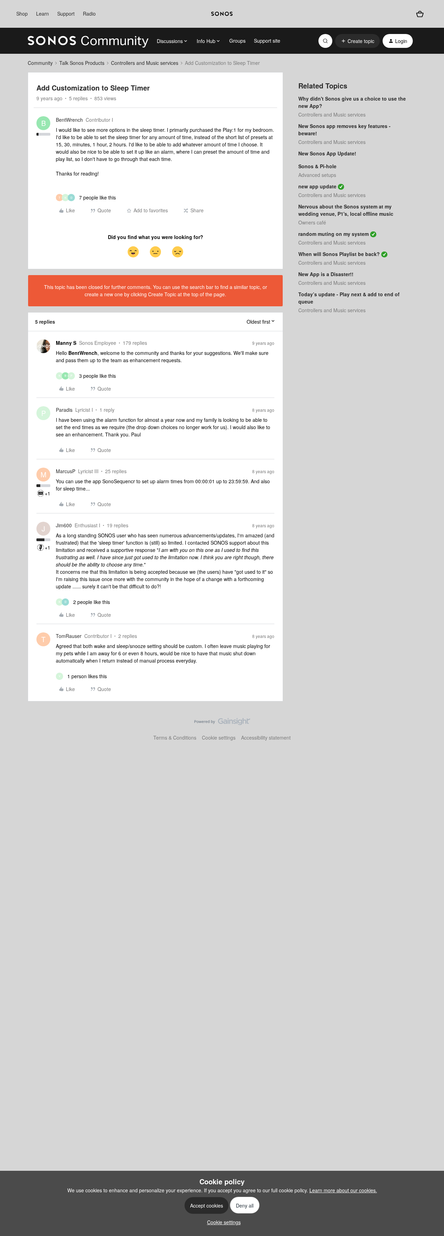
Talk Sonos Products (81, 62)
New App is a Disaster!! (325, 274)
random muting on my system (333, 233)
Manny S (66, 342)
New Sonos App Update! (327, 153)
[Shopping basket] (420, 14)
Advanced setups (317, 174)
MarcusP (65, 471)
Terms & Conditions (174, 737)
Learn (42, 13)
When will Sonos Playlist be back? (339, 253)
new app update (317, 186)
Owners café (312, 222)
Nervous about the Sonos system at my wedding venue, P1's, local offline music (345, 210)
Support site (267, 40)
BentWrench (69, 119)
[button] (357, 41)
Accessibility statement (266, 737)
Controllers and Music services (144, 62)
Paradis (64, 409)
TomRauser (69, 635)
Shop (22, 13)
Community (40, 62)
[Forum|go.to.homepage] (88, 41)
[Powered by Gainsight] (222, 723)
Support (66, 13)
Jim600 (64, 525)
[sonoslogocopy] (222, 14)
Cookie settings (219, 737)
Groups (237, 40)
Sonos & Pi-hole (317, 166)
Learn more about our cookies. (343, 1190)
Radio (89, 13)
